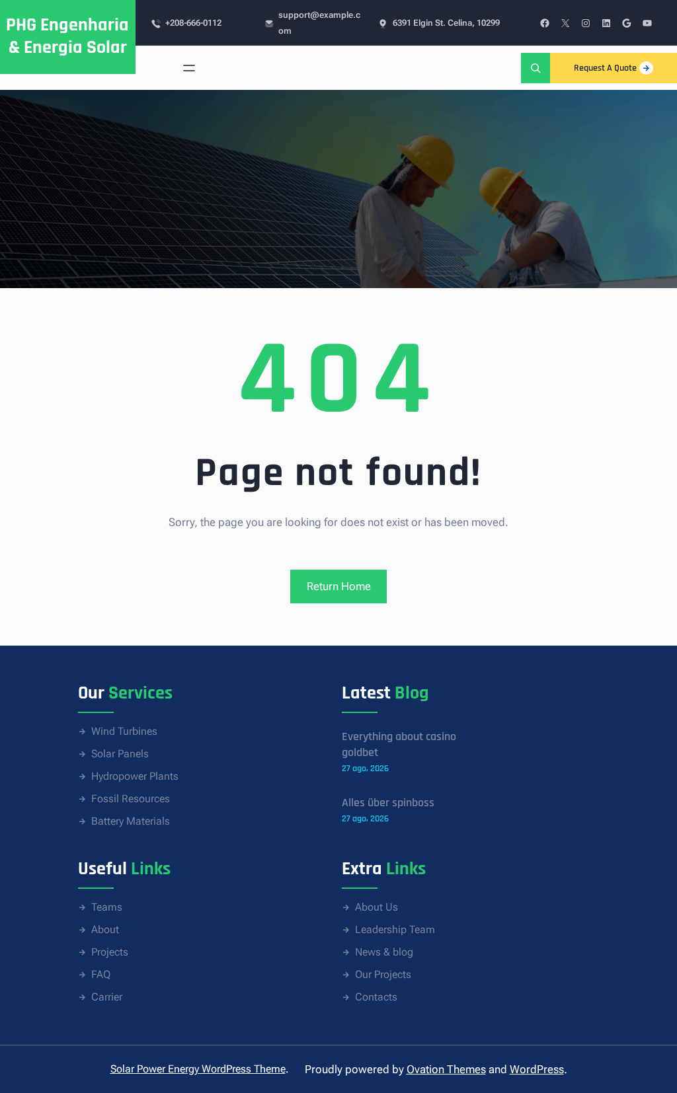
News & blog (384, 952)
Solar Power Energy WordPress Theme (198, 1069)
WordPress (537, 1069)
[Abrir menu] (189, 68)
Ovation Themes (446, 1069)
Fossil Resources (130, 798)
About (105, 929)
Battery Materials (130, 821)
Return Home (339, 586)
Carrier (106, 997)
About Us (376, 907)
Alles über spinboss (388, 802)
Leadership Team (395, 929)
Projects (109, 952)
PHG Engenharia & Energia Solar (67, 36)
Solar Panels (120, 753)
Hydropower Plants (135, 776)
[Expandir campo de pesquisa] (535, 68)
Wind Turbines (124, 731)
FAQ (100, 974)
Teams (106, 907)
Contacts (376, 997)
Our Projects (383, 974)
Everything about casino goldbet (399, 744)
